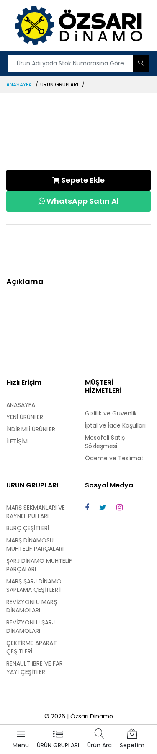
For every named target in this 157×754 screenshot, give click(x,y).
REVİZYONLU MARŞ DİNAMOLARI (31, 606)
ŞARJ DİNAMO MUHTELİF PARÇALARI (39, 565)
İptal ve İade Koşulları (115, 425)
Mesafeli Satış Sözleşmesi (105, 441)
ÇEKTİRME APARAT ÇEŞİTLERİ (31, 647)
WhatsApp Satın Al (82, 201)
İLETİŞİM (17, 441)
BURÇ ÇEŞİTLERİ (27, 528)
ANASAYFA (19, 84)
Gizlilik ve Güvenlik (111, 413)
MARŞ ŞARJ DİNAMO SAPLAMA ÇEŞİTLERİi (34, 585)
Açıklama (25, 281)
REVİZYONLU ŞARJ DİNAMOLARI (30, 626)
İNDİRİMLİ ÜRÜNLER (30, 429)
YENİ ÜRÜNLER (24, 417)
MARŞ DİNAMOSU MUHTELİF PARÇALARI (35, 544)
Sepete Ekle (82, 180)
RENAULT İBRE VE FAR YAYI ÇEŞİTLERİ (34, 667)
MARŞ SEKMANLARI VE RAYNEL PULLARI (35, 511)
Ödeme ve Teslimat (114, 458)
